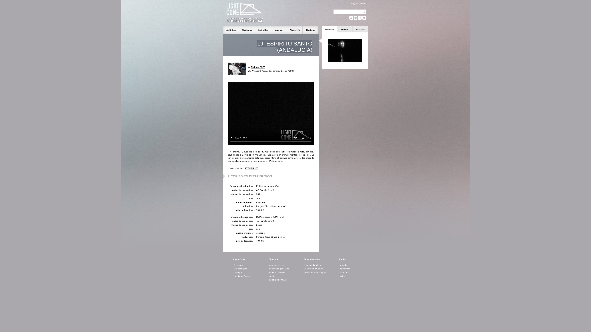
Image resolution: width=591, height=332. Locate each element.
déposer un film (276, 265)
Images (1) (329, 29)
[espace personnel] (351, 19)
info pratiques (240, 268)
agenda (343, 265)
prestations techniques (315, 272)
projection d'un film (313, 268)
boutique (238, 272)
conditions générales (279, 268)
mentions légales (242, 276)
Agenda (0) (360, 29)
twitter (343, 276)
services (273, 276)
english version (358, 3)
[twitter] (364, 19)
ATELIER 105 (251, 168)
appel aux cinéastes (279, 280)
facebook (344, 272)
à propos (238, 265)
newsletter (345, 268)
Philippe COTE (258, 67)
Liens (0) (344, 29)
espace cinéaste (277, 272)
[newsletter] (355, 19)
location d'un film (312, 265)
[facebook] (360, 19)
